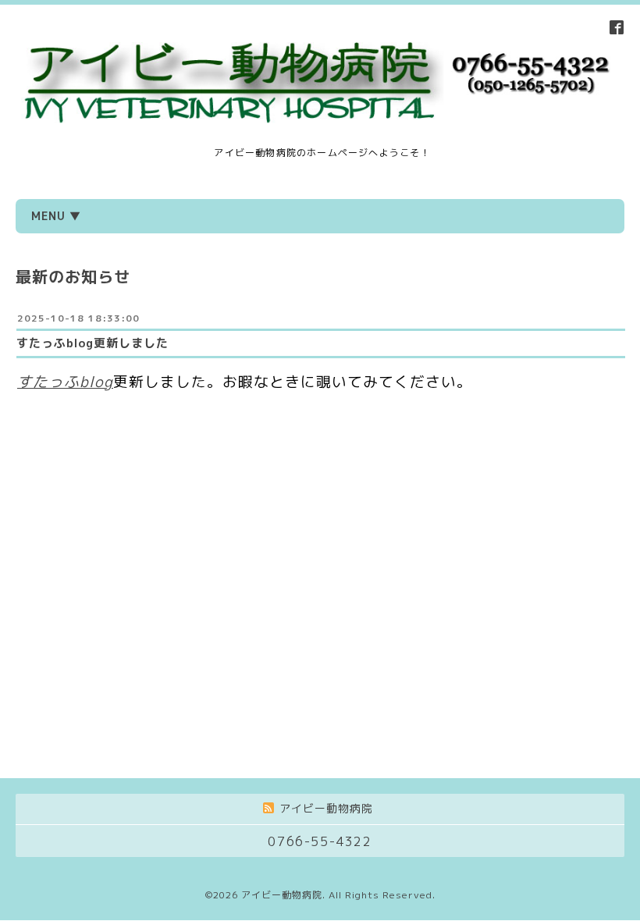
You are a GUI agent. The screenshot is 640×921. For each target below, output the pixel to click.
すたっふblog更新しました (92, 343)
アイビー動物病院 (281, 894)
